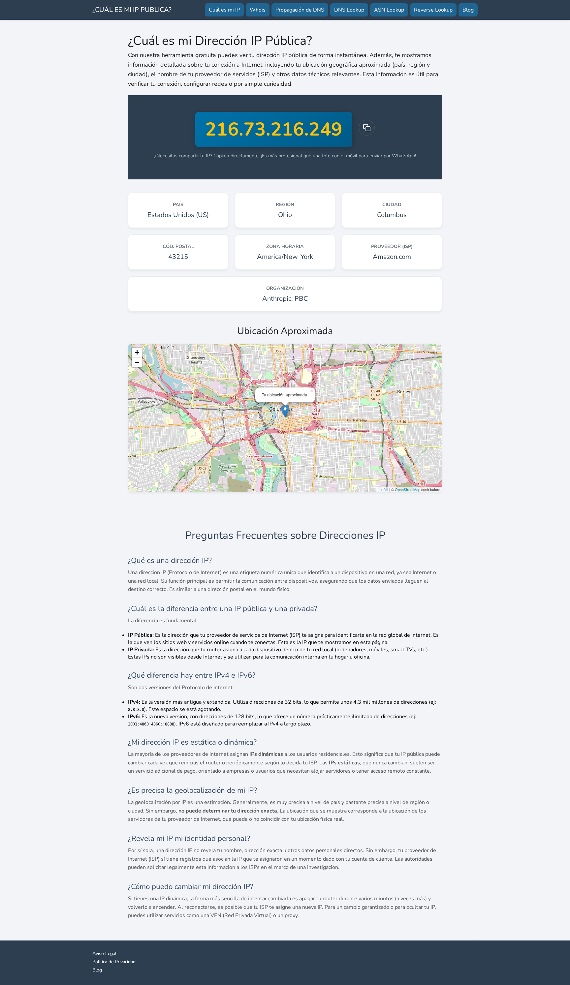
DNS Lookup (349, 10)
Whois (258, 10)
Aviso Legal (104, 953)
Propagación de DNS (299, 10)
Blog (468, 10)
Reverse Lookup (433, 10)
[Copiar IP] (367, 128)
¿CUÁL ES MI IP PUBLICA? (132, 9)
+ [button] (137, 352)
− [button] (137, 362)
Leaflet (383, 489)
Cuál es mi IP (224, 10)
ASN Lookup (389, 10)
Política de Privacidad (114, 962)
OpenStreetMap (407, 489)
